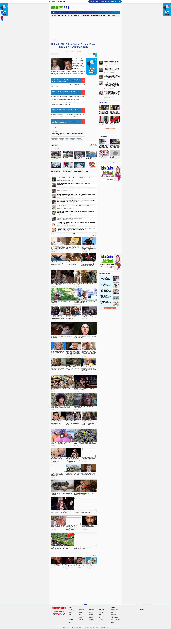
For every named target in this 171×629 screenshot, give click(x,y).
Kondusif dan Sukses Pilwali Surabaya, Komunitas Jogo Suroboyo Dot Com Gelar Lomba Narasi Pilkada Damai (103, 158)
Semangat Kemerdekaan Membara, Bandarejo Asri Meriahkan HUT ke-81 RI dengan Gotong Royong (105, 284)
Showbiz (78, 139)
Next (95, 233)
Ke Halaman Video (109, 162)
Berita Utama (103, 102)
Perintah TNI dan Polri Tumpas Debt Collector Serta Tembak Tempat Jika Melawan (115, 146)
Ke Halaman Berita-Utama (109, 128)
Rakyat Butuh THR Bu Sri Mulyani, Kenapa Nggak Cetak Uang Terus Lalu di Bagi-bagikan (67, 134)
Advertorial (61, 15)
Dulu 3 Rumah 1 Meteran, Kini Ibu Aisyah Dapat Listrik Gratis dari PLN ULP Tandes (75, 188)
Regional (73, 12)
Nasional (67, 12)
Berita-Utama (78, 15)
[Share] (1, 20)
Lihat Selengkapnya (109, 308)
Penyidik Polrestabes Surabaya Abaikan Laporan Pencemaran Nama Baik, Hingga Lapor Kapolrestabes (114, 123)
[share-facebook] (94, 54)
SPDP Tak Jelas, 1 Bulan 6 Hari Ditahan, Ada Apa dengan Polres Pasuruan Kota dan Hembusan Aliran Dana (106, 296)
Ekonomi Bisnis (111, 15)
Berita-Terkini (69, 15)
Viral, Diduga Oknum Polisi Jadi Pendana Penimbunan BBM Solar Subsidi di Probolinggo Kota (115, 112)
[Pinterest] (1, 17)
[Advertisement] (85, 27)
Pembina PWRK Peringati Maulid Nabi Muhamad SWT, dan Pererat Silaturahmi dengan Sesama (105, 1)
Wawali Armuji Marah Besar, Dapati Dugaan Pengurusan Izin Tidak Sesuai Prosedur (103, 146)
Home (53, 1)
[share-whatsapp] (96, 56)
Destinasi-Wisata (96, 15)
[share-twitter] (96, 54)
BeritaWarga (86, 15)
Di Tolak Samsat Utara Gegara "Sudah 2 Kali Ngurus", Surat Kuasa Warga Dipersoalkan (112, 69)
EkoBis (103, 15)
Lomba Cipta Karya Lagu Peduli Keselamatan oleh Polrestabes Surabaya (115, 157)
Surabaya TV (103, 136)
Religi (67, 139)
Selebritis (72, 139)
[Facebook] (1, 11)
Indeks (53, 12)
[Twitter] (1, 14)
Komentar (55, 54)
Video (54, 15)
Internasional (60, 12)
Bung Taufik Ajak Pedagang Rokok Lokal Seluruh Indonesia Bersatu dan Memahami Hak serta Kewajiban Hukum (106, 302)
